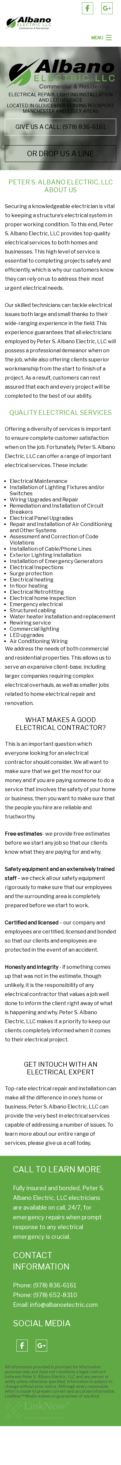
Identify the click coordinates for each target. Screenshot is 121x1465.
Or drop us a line (60, 153)
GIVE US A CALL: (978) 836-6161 (60, 126)
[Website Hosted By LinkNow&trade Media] (37, 1410)
